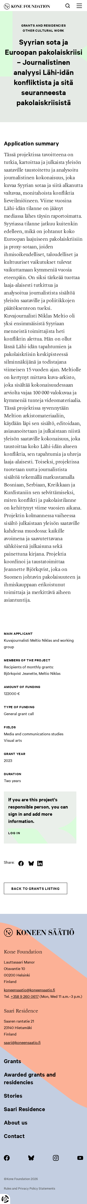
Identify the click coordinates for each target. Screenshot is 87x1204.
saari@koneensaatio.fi (22, 1042)
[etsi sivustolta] (68, 5)
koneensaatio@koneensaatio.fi (29, 989)
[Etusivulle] (30, 7)
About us (15, 1122)
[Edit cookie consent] (5, 1199)
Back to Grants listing (35, 888)
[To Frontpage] (43, 933)
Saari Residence (24, 1109)
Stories (13, 1095)
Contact (14, 1135)
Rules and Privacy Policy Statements (29, 1188)
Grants (12, 1061)
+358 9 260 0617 (25, 996)
